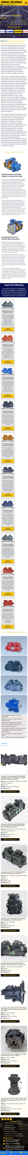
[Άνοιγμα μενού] (26, 3)
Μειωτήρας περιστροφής (11, 1131)
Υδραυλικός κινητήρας (10, 1127)
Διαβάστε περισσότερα (9, 791)
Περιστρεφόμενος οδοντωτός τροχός (14, 1135)
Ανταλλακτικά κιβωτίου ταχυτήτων (14, 1133)
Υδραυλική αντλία (9, 1125)
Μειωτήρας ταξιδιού (10, 1129)
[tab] (4, 743)
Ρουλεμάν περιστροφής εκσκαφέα (13, 1123)
